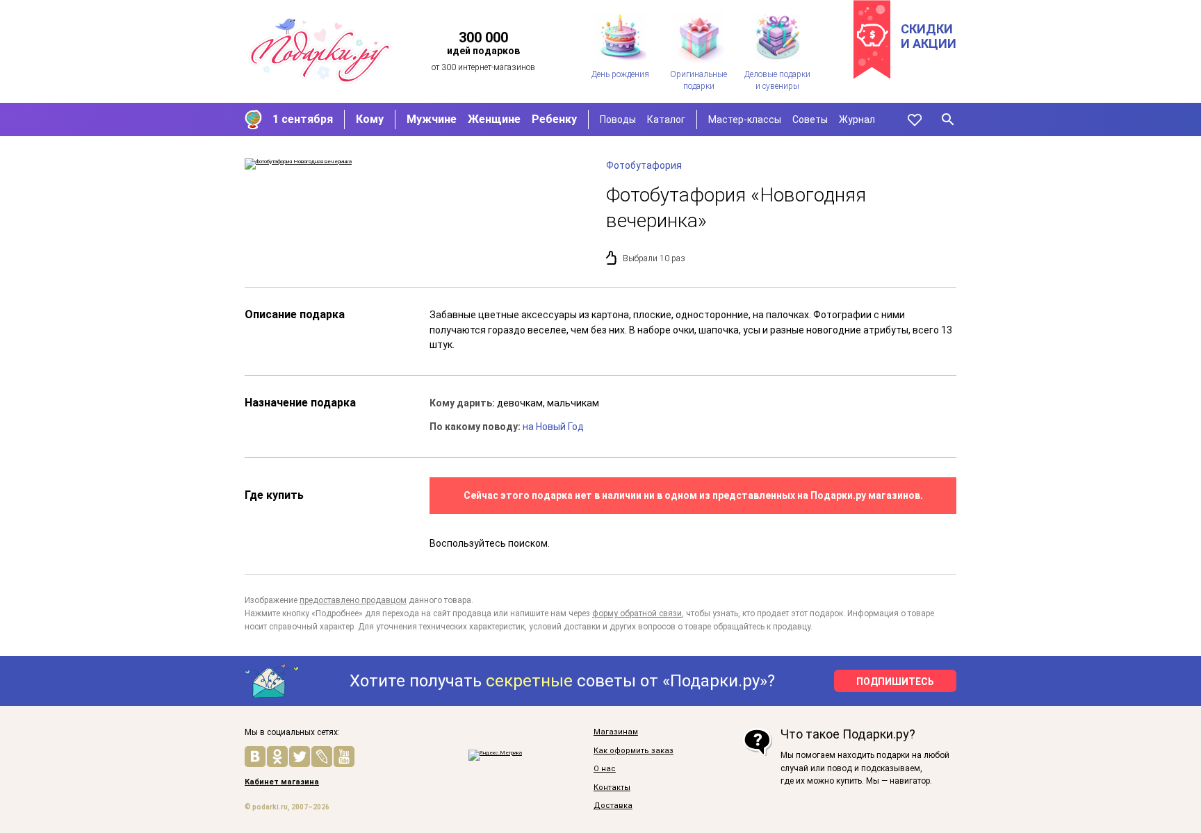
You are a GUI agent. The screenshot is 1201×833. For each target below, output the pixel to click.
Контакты (612, 788)
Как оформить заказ (633, 751)
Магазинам (616, 732)
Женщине (494, 119)
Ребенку (554, 119)
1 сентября (302, 119)
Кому (370, 119)
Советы (810, 119)
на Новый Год (553, 426)
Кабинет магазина (282, 782)
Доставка (613, 806)
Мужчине (432, 119)
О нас (605, 769)
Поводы (618, 119)
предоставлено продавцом (353, 600)
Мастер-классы (744, 119)
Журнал (857, 119)
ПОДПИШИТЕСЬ (895, 681)
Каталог (666, 119)
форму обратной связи (637, 613)
